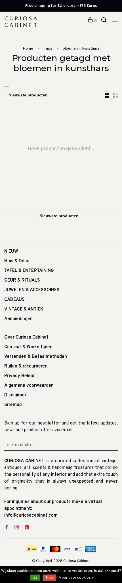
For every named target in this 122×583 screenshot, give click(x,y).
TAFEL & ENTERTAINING (29, 271)
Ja (35, 577)
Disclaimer (15, 395)
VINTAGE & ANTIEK (23, 309)
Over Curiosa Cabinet (26, 337)
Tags (48, 48)
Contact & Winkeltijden (28, 347)
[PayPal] (43, 551)
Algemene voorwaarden (29, 385)
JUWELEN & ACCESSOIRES (32, 290)
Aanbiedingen (18, 319)
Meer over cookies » (76, 577)
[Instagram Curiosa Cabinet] (16, 528)
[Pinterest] (27, 528)
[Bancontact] (78, 551)
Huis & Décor (17, 261)
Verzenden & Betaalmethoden (35, 357)
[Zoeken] (104, 21)
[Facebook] (6, 528)
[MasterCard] (55, 551)
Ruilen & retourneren (26, 366)
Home (28, 48)
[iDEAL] (31, 551)
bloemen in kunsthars (81, 48)
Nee (49, 577)
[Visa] (67, 551)
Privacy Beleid (19, 376)
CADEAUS (14, 300)
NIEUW (11, 251)
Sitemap (13, 405)
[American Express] (90, 551)
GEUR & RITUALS (22, 280)
